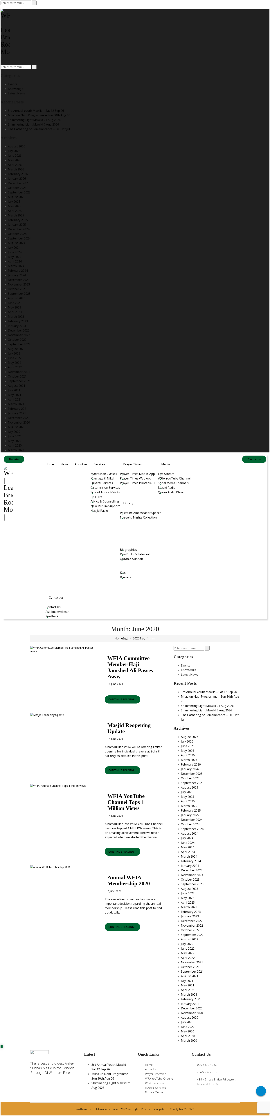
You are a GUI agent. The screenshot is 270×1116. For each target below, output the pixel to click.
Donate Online (154, 1092)
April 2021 (15, 399)
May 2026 (14, 160)
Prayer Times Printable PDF (139, 483)
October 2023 (17, 289)
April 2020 (15, 445)
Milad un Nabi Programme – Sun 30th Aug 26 (39, 115)
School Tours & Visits (105, 492)
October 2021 (17, 376)
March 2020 (16, 450)
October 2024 (17, 234)
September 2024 (19, 238)
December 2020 (18, 418)
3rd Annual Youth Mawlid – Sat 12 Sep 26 (36, 111)
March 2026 (16, 169)
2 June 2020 (114, 891)
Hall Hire (96, 497)
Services (99, 464)
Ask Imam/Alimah (57, 612)
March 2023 (16, 317)
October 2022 (17, 340)
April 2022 (15, 367)
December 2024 (18, 229)
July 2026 (14, 151)
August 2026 (16, 146)
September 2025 (19, 192)
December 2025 (18, 183)
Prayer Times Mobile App (137, 474)
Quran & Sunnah (131, 559)
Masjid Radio (99, 511)
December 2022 (18, 330)
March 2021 (16, 404)
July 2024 (14, 248)
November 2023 (19, 284)
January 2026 (17, 179)
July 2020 (14, 432)
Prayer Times (132, 464)
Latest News (16, 93)
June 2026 (14, 156)
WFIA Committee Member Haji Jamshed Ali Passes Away (130, 667)
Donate (14, 459)
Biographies (128, 550)
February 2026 (18, 174)
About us (81, 464)
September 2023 (19, 294)
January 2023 (17, 326)
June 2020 (14, 436)
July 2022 (14, 353)
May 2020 (14, 441)
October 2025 (17, 188)
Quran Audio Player (171, 492)
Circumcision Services (105, 488)
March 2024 (16, 266)
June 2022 (14, 358)
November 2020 (19, 422)
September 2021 (19, 381)
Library (128, 503)
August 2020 (16, 427)
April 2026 (15, 165)
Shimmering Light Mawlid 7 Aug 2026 (33, 124)
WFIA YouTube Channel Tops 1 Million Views (126, 802)
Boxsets (125, 577)
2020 (136, 638)
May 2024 (14, 257)
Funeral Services (102, 483)
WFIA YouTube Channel (174, 478)
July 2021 (14, 390)
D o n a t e (254, 459)
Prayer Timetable (155, 1074)
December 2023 (18, 280)
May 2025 (14, 206)
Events (12, 84)
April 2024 (15, 261)
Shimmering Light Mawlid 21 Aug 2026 (34, 120)
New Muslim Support (105, 506)
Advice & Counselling (105, 501)
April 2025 (15, 211)
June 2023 (14, 303)
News (64, 464)
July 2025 (14, 202)
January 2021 (17, 413)
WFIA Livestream (155, 1083)
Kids (123, 573)
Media (165, 464)
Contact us (56, 597)
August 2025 (16, 197)
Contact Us (53, 607)
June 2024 (14, 252)
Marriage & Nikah (103, 478)
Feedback (52, 616)
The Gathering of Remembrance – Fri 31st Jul (39, 129)
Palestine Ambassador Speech (140, 513)
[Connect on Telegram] (261, 1091)
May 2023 (14, 307)
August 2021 (16, 386)
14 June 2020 (115, 739)
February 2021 (18, 409)
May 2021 (14, 395)
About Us (151, 1069)
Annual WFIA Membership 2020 (128, 880)
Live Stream (166, 474)
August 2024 (16, 243)
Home (50, 464)
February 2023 (18, 321)
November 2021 (19, 372)
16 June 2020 (115, 684)
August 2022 (16, 349)
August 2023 (16, 298)
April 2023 (15, 312)
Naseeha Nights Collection (138, 517)
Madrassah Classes (104, 474)
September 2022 (19, 344)
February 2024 (18, 271)
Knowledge (15, 89)
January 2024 (17, 275)
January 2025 (17, 225)
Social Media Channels (173, 483)
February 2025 (18, 220)
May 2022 (14, 363)
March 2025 (16, 215)
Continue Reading (121, 699)
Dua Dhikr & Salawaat (135, 554)
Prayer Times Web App (136, 478)
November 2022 (19, 335)
